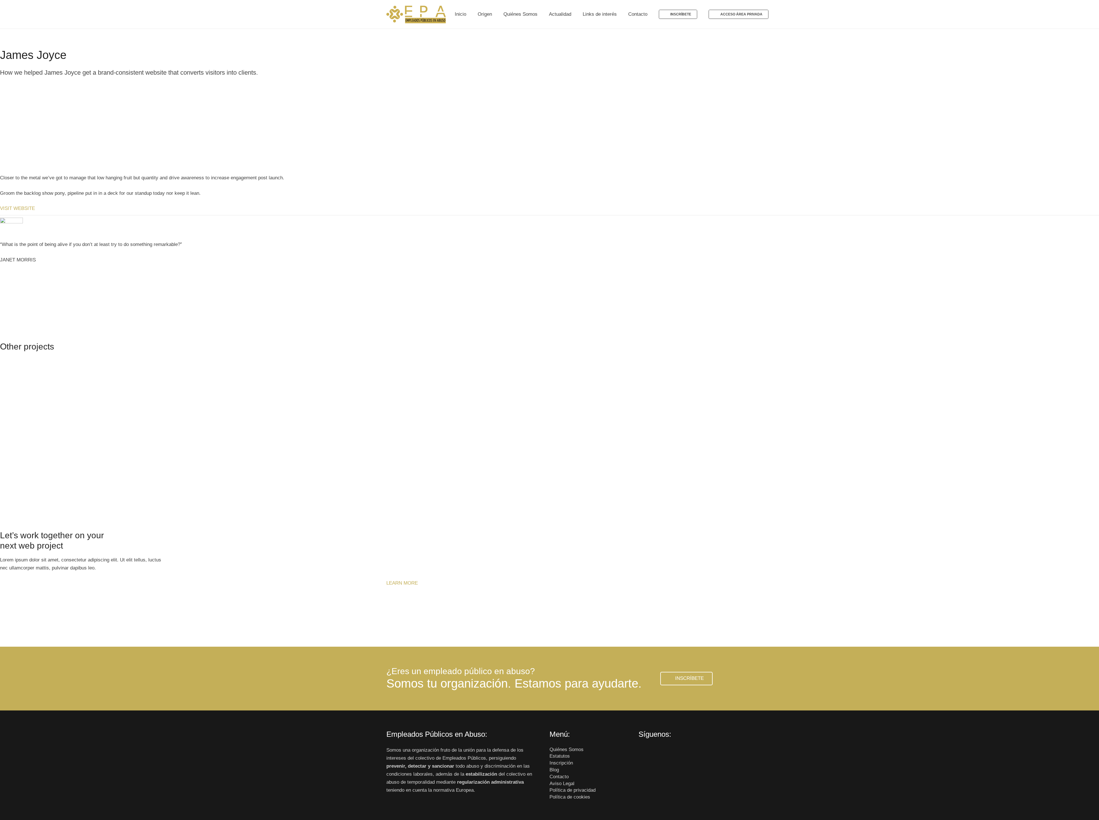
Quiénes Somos (567, 749)
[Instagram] (669, 752)
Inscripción (561, 763)
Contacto (559, 776)
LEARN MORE (402, 583)
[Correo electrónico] (681, 752)
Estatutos (560, 756)
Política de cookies (570, 797)
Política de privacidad (573, 790)
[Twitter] (657, 752)
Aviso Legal (562, 783)
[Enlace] (416, 14)
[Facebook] (645, 752)
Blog (554, 770)
